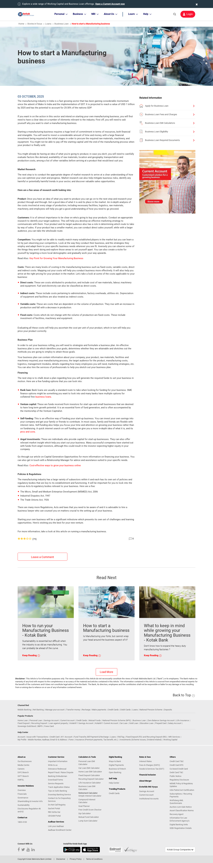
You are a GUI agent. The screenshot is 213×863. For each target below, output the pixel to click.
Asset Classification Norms (182, 810)
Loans (48, 23)
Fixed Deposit (24, 723)
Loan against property (58, 723)
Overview (22, 790)
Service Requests (55, 783)
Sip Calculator (84, 813)
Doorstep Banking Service (59, 794)
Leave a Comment (42, 557)
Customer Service (56, 757)
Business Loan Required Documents (162, 140)
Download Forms (55, 780)
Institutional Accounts (149, 798)
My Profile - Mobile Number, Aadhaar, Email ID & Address (42, 739)
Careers (21, 769)
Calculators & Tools (87, 757)
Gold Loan (133, 723)
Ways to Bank (115, 761)
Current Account (67, 720)
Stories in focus (34, 23)
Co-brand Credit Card (179, 769)
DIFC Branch (23, 772)
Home (21, 23)
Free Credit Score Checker (89, 810)
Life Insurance (182, 720)
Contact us (22, 817)
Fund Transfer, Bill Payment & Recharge (91, 737)
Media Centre (23, 765)
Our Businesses (25, 761)
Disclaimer (60, 859)
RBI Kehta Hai (54, 812)
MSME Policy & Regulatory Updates (181, 785)
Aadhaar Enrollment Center (59, 830)
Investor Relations (26, 786)
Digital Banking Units (179, 824)
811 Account (66, 737)
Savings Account (51, 720)
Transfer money (73, 709)
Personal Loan (35, 720)
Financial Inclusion (147, 775)
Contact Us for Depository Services (59, 799)
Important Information (57, 761)
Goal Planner (84, 806)
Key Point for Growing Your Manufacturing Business (56, 258)
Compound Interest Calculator (86, 801)
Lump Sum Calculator (87, 821)
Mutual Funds (95, 720)
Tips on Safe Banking (57, 791)
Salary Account (174, 723)
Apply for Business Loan (156, 106)
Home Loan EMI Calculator (90, 771)
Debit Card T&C (176, 772)
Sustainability (23, 805)
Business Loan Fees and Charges (161, 114)
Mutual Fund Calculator (88, 817)
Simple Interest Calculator (89, 796)
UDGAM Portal (54, 816)
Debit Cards (125, 709)
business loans (43, 396)
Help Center (114, 783)
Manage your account (54, 709)
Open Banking (115, 772)
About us (22, 757)
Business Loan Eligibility (156, 131)
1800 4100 (22, 822)
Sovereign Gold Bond (27, 726)
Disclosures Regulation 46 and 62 (29, 810)
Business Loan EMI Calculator (86, 787)
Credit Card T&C (177, 761)
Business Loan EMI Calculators (160, 123)
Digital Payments (116, 765)
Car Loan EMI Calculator (88, 768)
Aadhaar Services (56, 822)
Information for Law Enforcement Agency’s (179, 819)
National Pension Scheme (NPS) (116, 720)
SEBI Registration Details (181, 828)
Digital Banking (115, 757)
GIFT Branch (23, 776)
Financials (22, 794)
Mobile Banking (24, 709)
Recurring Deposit (39, 723)
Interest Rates (145, 761)
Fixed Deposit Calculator (89, 775)
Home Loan (23, 720)
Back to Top (182, 695)
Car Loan (124, 723)
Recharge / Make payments (94, 709)
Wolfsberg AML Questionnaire (176, 801)
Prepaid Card (160, 723)
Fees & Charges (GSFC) (149, 765)
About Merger (145, 781)
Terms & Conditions (94, 859)
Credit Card (54, 737)
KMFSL (21, 780)
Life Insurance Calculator (89, 783)
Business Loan (139, 720)
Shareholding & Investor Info (30, 801)
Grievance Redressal (57, 769)
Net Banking (38, 709)
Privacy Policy (76, 859)
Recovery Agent (176, 814)
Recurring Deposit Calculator (91, 779)
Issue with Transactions (37, 737)
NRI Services (174, 737)
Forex (71, 739)
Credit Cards (113, 709)
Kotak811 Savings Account (81, 723)
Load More (106, 672)
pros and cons (27, 431)
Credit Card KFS (176, 765)
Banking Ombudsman (57, 776)
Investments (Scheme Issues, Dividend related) (141, 739)
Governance (23, 798)
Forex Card (49, 726)
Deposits (168, 709)
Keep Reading (29, 655)
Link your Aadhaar (56, 826)
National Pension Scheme (151, 709)
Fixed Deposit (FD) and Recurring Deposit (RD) (146, 737)
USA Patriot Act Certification (182, 790)
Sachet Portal (54, 808)
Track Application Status (59, 787)
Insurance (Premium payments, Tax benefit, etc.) (96, 739)
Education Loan (146, 723)
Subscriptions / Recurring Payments (181, 795)
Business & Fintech (117, 769)
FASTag (121, 737)
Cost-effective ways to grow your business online (55, 465)
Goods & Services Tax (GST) (151, 769)
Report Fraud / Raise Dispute (60, 772)
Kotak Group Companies (179, 849)
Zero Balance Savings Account (161, 720)
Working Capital (170, 739)
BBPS (40, 726)
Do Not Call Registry (56, 805)
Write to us (53, 765)
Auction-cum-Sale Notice (181, 807)
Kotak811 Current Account (106, 723)
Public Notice (175, 776)
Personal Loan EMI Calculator (86, 762)
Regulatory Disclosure (179, 780)
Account (21, 737)
